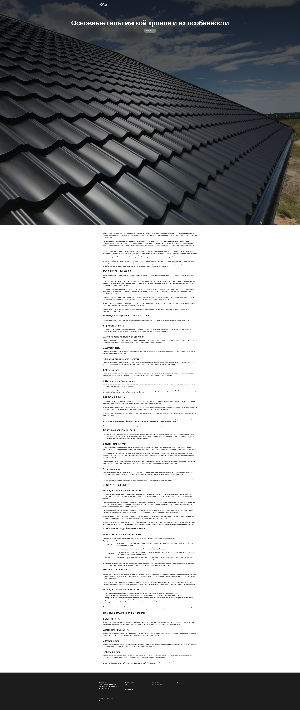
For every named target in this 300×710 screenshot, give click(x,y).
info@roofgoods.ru (130, 689)
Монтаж (158, 5)
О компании (150, 5)
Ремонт (167, 5)
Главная (141, 5)
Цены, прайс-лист (179, 5)
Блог (188, 5)
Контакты (195, 5)
